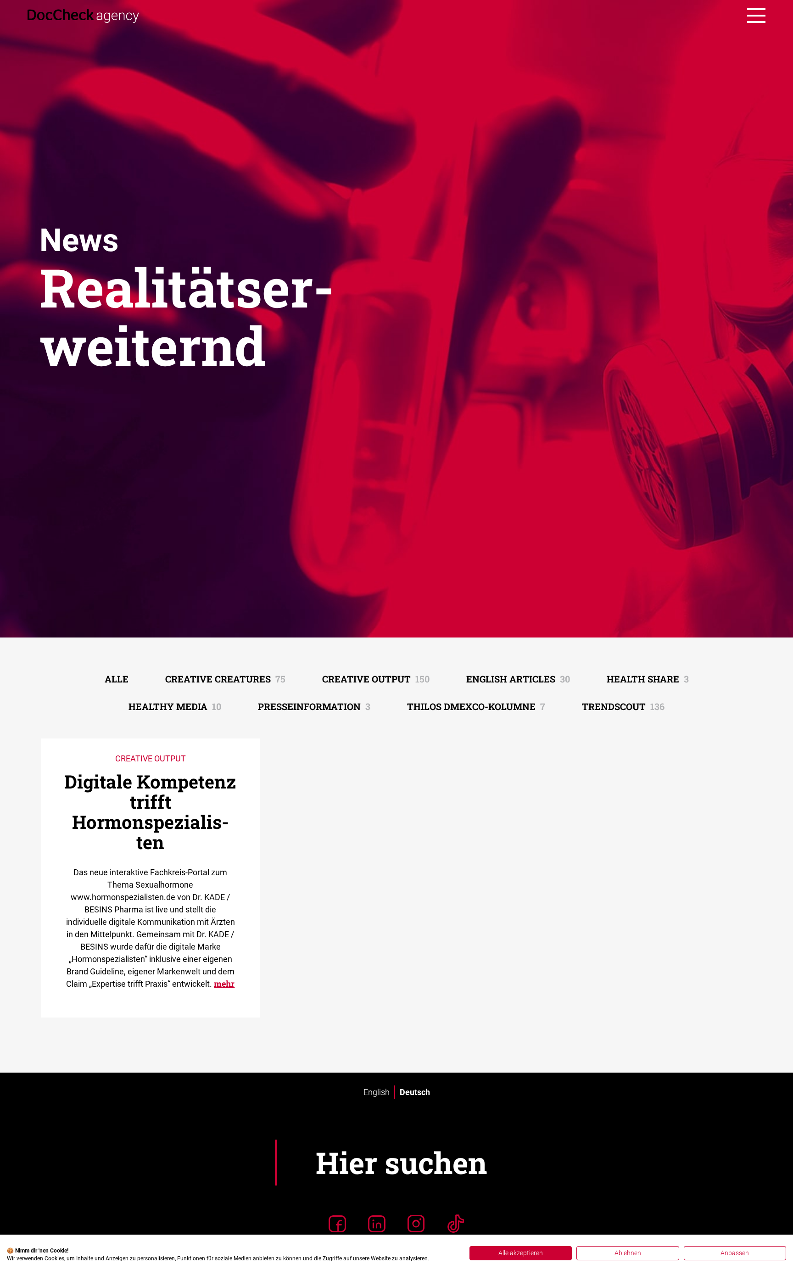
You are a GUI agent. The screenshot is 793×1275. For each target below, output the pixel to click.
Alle (116, 679)
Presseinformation (314, 706)
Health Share (648, 679)
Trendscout (623, 706)
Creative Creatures (225, 679)
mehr (224, 983)
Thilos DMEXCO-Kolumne (476, 706)
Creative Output (376, 679)
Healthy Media (174, 706)
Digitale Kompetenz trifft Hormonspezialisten (150, 811)
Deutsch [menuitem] (415, 1092)
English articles (518, 679)
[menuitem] (376, 1092)
